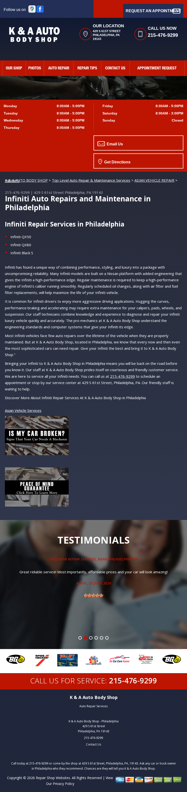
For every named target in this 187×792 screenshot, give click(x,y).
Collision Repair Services (72, 558)
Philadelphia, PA (123, 558)
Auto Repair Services (93, 706)
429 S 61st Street (49, 192)
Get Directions (117, 162)
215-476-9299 (163, 35)
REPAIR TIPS (87, 68)
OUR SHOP (14, 68)
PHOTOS (34, 68)
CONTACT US (115, 68)
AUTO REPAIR (58, 68)
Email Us (114, 144)
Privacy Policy (63, 783)
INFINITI (12, 180)
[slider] (93, 595)
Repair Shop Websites (53, 777)
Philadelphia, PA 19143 (84, 192)
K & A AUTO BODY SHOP (26, 180)
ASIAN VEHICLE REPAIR (154, 180)
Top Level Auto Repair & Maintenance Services (91, 180)
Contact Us (93, 744)
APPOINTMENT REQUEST (157, 68)
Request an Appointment (153, 11)
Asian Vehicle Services (23, 410)
